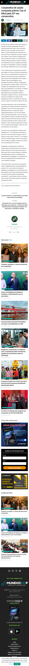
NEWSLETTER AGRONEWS (14, 654)
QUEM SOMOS (14, 644)
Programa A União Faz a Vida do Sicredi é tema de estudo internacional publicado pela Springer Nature (14, 383)
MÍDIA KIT (14, 656)
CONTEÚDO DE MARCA (7, 261)
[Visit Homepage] (16, 2)
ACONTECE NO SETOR (7, 551)
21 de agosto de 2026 (6, 387)
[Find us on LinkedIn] (9, 571)
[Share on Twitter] (14, 40)
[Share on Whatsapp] (20, 40)
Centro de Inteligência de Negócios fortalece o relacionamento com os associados (12, 294)
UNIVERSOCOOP (14, 648)
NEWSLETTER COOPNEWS (14, 652)
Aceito (17, 664)
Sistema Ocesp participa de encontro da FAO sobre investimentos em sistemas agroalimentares (13, 556)
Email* (4, 455)
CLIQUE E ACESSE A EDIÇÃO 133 (14, 622)
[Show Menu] (2, 2)
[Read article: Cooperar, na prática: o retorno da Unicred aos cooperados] (14, 253)
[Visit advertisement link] (14, 435)
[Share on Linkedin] (3, 40)
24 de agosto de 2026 (6, 268)
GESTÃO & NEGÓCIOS (7, 318)
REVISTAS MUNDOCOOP (14, 646)
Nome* (4, 460)
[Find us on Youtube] (20, 571)
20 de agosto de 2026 (6, 415)
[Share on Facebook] (9, 40)
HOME (14, 642)
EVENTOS (14, 650)
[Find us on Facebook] (16, 571)
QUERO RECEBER (14, 468)
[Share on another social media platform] (25, 40)
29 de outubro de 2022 (18, 20)
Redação (9, 20)
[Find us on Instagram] (13, 571)
